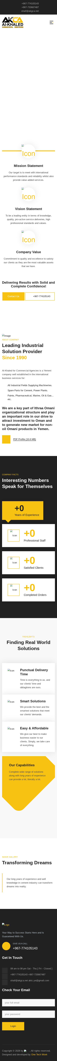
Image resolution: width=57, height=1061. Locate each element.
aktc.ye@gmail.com (38, 980)
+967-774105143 (30, 3)
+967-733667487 (30, 7)
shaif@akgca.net (30, 11)
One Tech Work (39, 1054)
